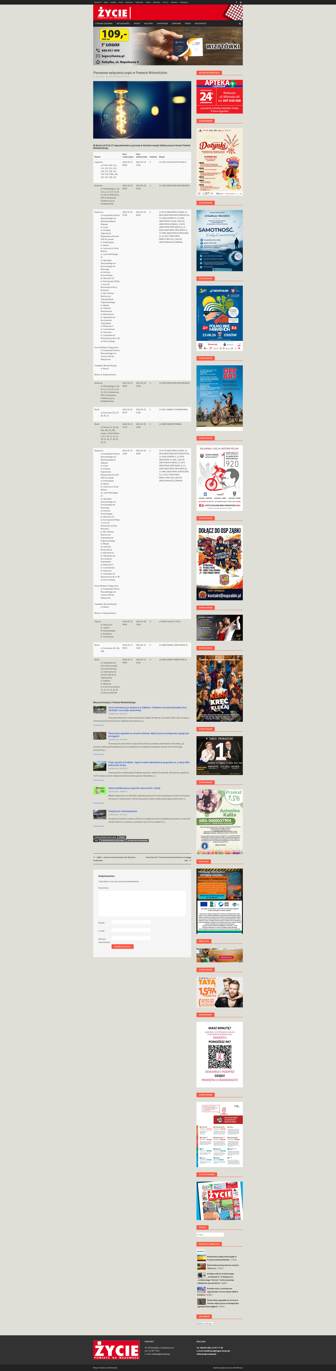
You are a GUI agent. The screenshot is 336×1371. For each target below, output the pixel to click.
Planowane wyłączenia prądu (113, 841)
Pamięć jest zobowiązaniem (122, 811)
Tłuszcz (165, 2)
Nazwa (101, 922)
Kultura (148, 23)
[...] (142, 720)
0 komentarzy (98, 725)
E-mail (101, 931)
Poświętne (184, 2)
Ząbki (106, 2)
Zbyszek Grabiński (116, 76)
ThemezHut (112, 1368)
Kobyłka (113, 2)
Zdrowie (176, 23)
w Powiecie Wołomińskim (138, 841)
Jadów (148, 2)
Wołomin (97, 2)
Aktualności (123, 23)
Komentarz (103, 887)
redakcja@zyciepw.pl (160, 1354)
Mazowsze (200, 23)
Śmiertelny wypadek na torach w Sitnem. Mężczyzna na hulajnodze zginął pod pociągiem (148, 735)
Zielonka (174, 2)
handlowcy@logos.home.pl (217, 1350)
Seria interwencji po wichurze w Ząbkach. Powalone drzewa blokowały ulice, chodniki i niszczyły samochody (147, 709)
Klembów (156, 2)
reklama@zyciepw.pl (206, 1354)
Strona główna (103, 23)
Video (188, 23)
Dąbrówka (139, 2)
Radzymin (129, 2)
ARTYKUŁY (200, 1251)
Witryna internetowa (104, 940)
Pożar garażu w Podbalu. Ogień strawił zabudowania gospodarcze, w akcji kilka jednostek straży (149, 764)
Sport (137, 23)
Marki (121, 2)
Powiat (126, 76)
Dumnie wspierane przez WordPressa (228, 1368)
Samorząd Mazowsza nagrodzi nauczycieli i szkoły (134, 788)
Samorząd (162, 23)
